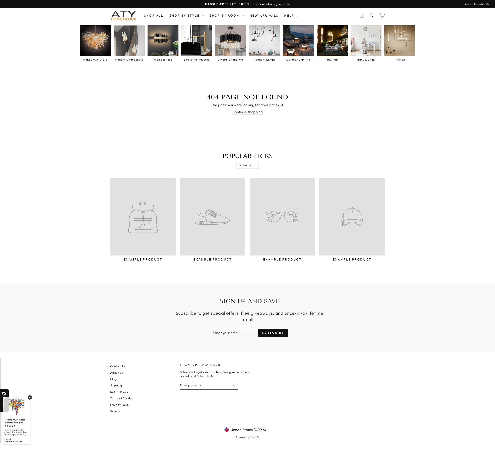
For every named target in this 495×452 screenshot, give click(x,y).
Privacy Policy (120, 405)
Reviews (3, 403)
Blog (113, 379)
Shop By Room (225, 15)
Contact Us (117, 366)
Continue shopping (247, 112)
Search (115, 411)
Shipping (116, 385)
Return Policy (119, 392)
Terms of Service (121, 398)
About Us (116, 372)
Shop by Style (185, 15)
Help (289, 15)
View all (247, 165)
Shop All (154, 15)
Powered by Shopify (247, 437)
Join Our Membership (476, 4)
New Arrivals (264, 15)
